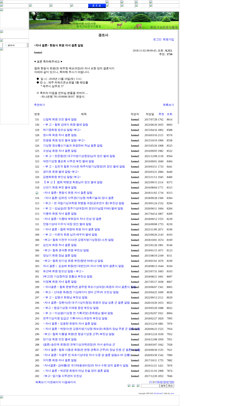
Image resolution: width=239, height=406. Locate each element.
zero (172, 393)
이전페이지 (54, 382)
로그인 (157, 39)
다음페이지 (69, 382)
